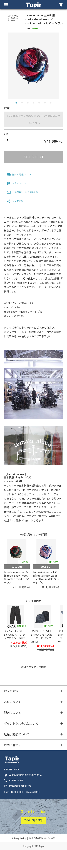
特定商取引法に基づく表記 (42, 838)
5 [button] (39, 103)
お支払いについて (18, 183)
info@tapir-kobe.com (17, 785)
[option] (33, 66)
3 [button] (28, 103)
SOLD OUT (34, 157)
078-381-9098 (13, 780)
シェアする (15, 201)
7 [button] (51, 103)
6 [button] (45, 103)
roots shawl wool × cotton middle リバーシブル (33, 119)
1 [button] (16, 103)
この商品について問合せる (22, 192)
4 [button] (33, 103)
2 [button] (22, 103)
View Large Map (33, 820)
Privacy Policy (19, 838)
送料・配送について (19, 174)
